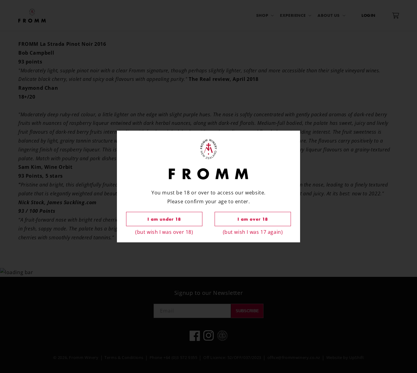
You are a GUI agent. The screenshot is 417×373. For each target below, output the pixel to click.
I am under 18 (164, 219)
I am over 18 (253, 219)
